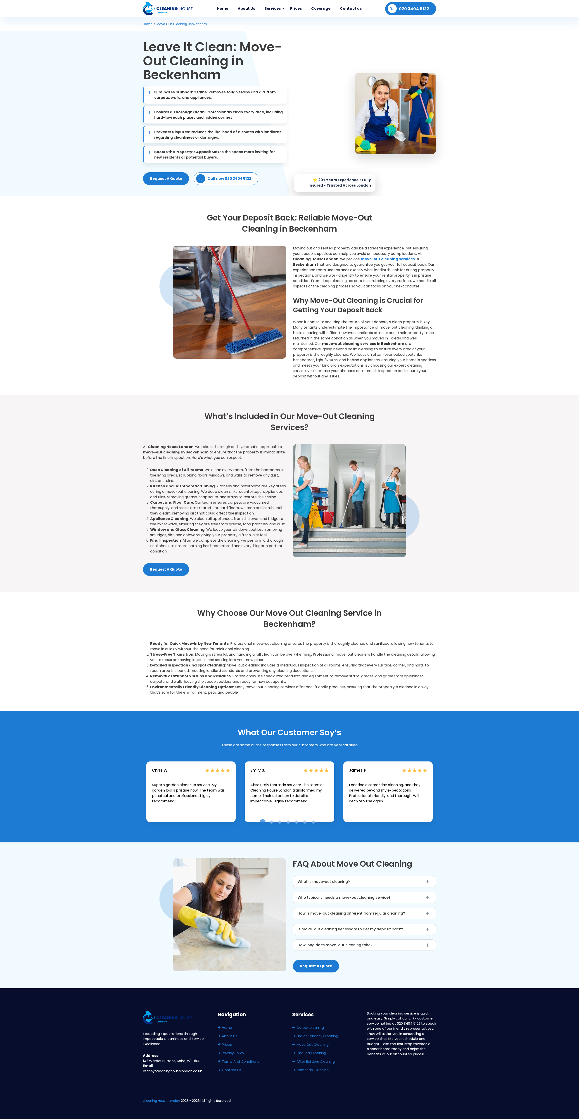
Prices (296, 8)
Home (222, 8)
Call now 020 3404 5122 (229, 178)
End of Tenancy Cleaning (317, 1036)
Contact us (351, 8)
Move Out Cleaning (313, 1044)
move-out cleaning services (388, 259)
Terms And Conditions (240, 1061)
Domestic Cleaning (313, 1069)
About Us (246, 8)
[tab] (262, 822)
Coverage (320, 8)
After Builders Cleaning (316, 1061)
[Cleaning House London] (168, 8)
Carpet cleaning (310, 1027)
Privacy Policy (233, 1052)
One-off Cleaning (311, 1052)
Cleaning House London (161, 1100)
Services (273, 8)
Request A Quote (166, 178)
